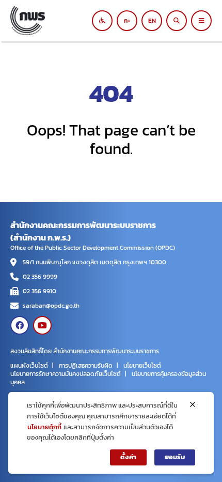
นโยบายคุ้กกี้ (44, 427)
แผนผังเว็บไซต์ (29, 365)
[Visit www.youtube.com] (42, 325)
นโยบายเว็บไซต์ (142, 365)
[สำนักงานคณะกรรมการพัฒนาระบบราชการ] (54, 20)
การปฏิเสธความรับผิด (86, 365)
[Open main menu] (201, 20)
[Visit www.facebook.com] (19, 325)
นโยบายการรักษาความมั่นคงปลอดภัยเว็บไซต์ (65, 374)
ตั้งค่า (128, 457)
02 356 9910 (39, 291)
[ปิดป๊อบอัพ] (192, 404)
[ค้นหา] (176, 20)
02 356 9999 (40, 277)
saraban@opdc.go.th (51, 306)
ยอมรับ (175, 457)
